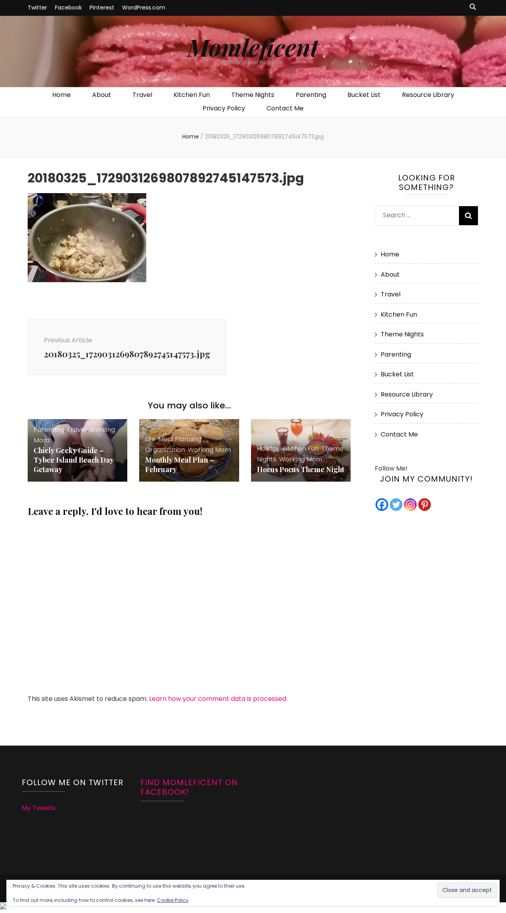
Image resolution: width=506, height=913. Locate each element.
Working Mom (209, 449)
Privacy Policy (223, 108)
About (101, 94)
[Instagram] (410, 504)
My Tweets (38, 807)
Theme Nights (252, 94)
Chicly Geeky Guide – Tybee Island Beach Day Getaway (73, 460)
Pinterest (102, 7)
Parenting (311, 94)
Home (61, 94)
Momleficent (253, 47)
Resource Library (428, 94)
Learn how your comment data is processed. (218, 698)
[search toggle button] (473, 7)
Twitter (37, 7)
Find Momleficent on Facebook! (189, 787)
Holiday (268, 448)
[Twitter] (396, 504)
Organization (165, 449)
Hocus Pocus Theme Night (300, 469)
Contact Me (285, 108)
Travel (142, 94)
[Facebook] (382, 504)
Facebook (68, 7)
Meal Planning (179, 439)
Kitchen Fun (192, 94)
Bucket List (364, 94)
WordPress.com (143, 7)
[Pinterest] (424, 504)
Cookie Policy (173, 900)
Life (150, 439)
